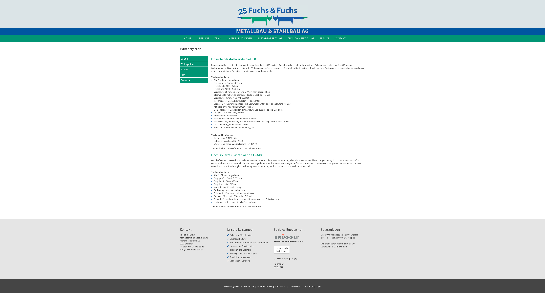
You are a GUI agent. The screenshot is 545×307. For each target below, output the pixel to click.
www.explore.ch (264, 286)
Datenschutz (295, 286)
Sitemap (309, 286)
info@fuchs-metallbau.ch (191, 249)
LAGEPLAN (279, 264)
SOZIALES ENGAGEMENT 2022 (289, 241)
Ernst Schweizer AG (252, 148)
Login (318, 286)
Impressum (280, 286)
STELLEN (278, 267)
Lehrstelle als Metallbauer (282, 249)
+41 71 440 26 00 (196, 246)
